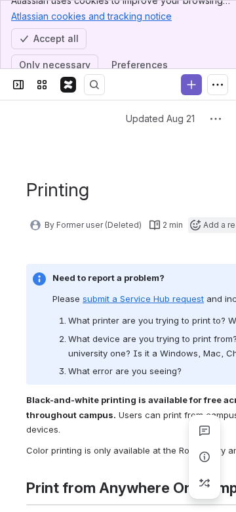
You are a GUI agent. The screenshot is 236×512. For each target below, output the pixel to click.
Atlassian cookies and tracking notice (91, 16)
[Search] (94, 84)
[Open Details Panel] (204, 456)
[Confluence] (68, 84)
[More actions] (215, 118)
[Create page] (204, 483)
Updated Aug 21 (160, 118)
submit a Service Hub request (143, 298)
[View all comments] (204, 430)
